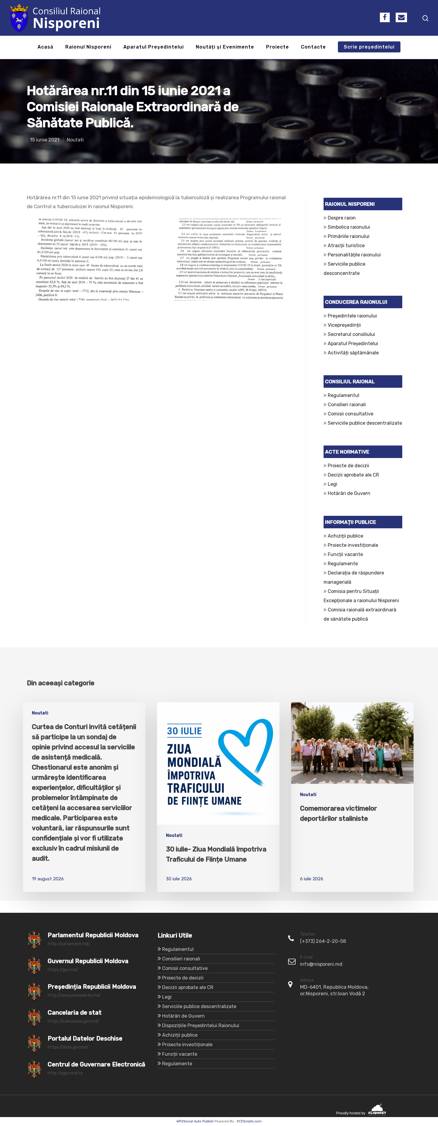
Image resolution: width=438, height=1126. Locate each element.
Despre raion (342, 218)
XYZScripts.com (249, 1121)
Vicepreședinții (344, 325)
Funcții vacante (345, 554)
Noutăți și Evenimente (225, 47)
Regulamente (343, 563)
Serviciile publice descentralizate (365, 423)
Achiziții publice (345, 536)
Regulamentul (343, 395)
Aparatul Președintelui (153, 47)
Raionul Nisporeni (88, 47)
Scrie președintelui (369, 47)
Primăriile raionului (348, 236)
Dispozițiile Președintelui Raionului (200, 1025)
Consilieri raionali (347, 404)
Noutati (75, 140)
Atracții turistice (346, 245)
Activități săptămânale (353, 353)
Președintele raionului (352, 316)
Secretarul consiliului (351, 334)
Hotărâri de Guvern (349, 493)
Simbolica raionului (349, 227)
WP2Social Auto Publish (195, 1121)
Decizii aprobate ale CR (353, 475)
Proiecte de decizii (348, 465)
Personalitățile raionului (354, 255)
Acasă (45, 47)
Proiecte (277, 47)
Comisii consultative (350, 414)
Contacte (313, 47)
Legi (332, 484)
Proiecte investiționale (353, 545)
